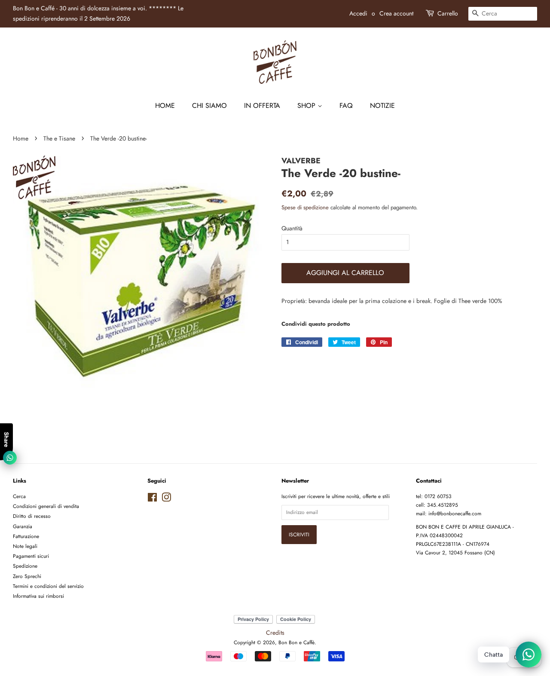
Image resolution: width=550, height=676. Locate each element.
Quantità (291, 228)
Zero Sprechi (27, 576)
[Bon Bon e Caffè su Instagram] (166, 499)
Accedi (358, 13)
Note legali (25, 546)
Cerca (19, 496)
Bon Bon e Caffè (296, 642)
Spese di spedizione (305, 207)
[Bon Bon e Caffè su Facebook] (152, 499)
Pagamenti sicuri (31, 556)
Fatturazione (26, 536)
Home (165, 105)
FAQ (346, 105)
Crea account (396, 13)
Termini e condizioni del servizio (48, 586)
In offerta (262, 105)
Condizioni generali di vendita (46, 506)
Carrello (447, 13)
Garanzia (22, 526)
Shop (307, 105)
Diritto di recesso (32, 516)
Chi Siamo (209, 105)
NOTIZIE (382, 105)
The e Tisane (59, 138)
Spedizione (25, 565)
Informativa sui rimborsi (38, 596)
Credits (275, 632)
